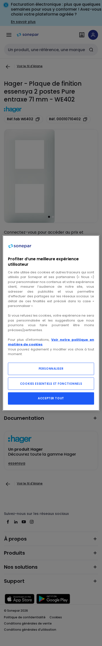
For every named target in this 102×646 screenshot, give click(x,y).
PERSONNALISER (51, 368)
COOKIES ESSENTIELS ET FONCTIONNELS (51, 383)
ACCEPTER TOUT (51, 398)
